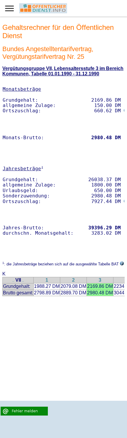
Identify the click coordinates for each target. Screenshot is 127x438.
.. (13, 280)
